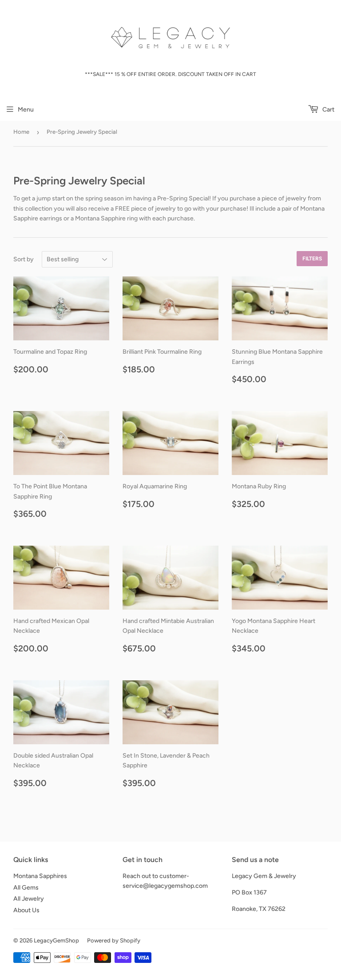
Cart (327, 109)
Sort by (23, 259)
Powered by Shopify (113, 940)
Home (21, 131)
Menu (26, 109)
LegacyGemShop (56, 940)
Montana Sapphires (40, 876)
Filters (312, 258)
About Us (26, 910)
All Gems (26, 887)
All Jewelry (28, 898)
